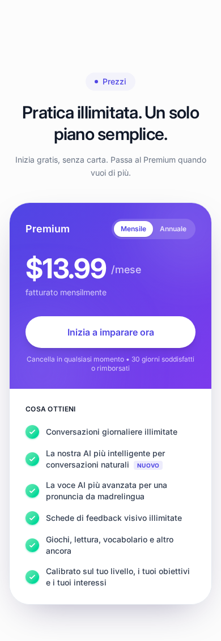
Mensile (133, 228)
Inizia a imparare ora (110, 332)
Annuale (173, 228)
